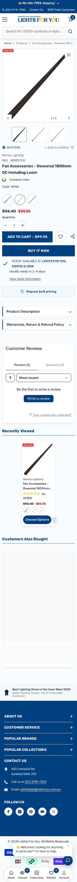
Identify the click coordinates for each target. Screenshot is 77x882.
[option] (38, 85)
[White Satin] (32, 199)
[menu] (4, 19)
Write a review (38, 398)
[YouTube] (42, 812)
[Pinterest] (31, 812)
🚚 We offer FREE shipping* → (38, 3)
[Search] (70, 31)
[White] (20, 199)
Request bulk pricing (41, 291)
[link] (60, 236)
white (34, 510)
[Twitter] (54, 812)
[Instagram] (20, 812)
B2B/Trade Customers (61, 9)
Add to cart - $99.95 (27, 237)
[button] (8, 118)
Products (21, 43)
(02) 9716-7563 (35, 782)
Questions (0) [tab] (55, 365)
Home (7, 43)
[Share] (71, 236)
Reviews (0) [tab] (22, 365)
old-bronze (26, 510)
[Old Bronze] (7, 199)
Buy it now (38, 251)
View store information (25, 279)
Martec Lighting (13, 155)
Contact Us (36, 9)
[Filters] (10, 378)
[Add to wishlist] (54, 520)
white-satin (41, 510)
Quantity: (8, 217)
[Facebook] (8, 812)
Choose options (37, 519)
